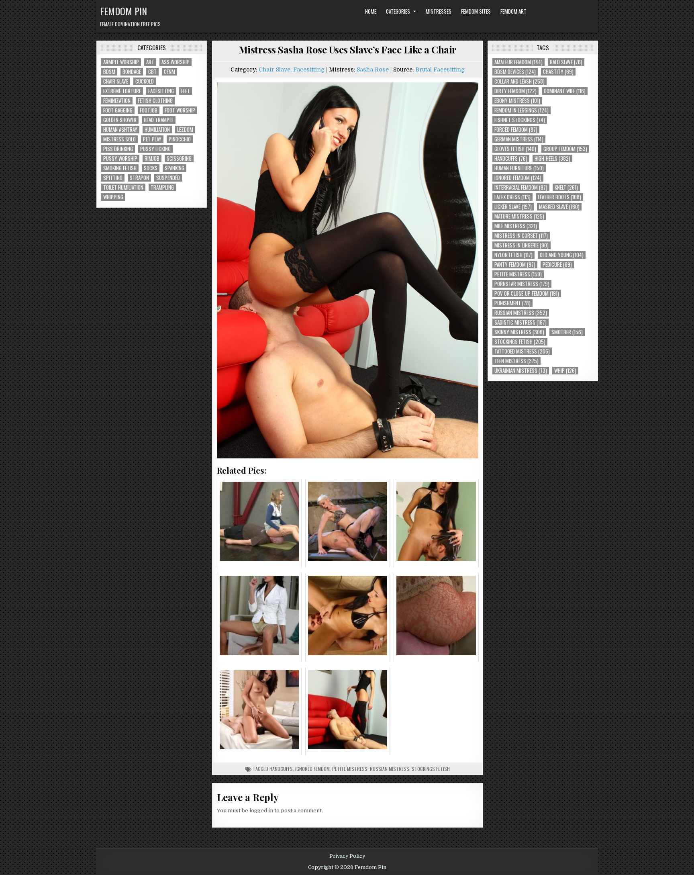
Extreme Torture (122, 91)
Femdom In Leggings (521, 110)
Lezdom (185, 129)
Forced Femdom (515, 129)
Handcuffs (281, 768)
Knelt (566, 187)
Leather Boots (559, 197)
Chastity (558, 72)
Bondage (131, 72)
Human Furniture (519, 168)
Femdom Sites (476, 11)
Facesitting (161, 91)
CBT (152, 72)
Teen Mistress (516, 361)
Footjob (148, 110)
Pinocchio (180, 139)
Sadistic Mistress (520, 322)
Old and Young (562, 255)
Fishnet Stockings (519, 120)
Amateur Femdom (518, 62)
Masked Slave (559, 207)
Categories (398, 11)
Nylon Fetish (513, 255)
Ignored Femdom (312, 768)
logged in (261, 811)
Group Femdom (565, 149)
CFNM (169, 72)
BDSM (109, 72)
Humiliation (157, 129)
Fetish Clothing (155, 100)
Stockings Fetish (431, 768)
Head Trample (159, 120)
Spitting (112, 178)
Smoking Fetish (120, 168)
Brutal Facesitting (440, 69)
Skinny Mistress (519, 332)
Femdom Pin (123, 11)
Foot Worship (180, 110)
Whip (565, 370)
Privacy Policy (347, 856)
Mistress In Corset (521, 235)
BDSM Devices (515, 72)
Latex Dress (512, 197)
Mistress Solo (119, 139)
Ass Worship (175, 62)
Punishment (512, 303)
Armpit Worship (121, 62)
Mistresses (438, 11)
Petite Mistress (349, 768)
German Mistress (518, 139)
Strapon (139, 178)
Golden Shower (120, 120)
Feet (185, 91)
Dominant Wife (565, 91)
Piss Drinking (118, 149)
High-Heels (552, 158)
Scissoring (179, 158)
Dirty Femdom (515, 91)
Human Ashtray (120, 129)
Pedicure (557, 264)
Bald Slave (566, 62)
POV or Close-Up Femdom (526, 293)
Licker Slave (513, 207)
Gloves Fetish (515, 149)
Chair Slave (115, 81)
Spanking (174, 168)
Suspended (168, 178)
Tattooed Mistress (522, 351)
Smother (567, 332)
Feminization (117, 100)
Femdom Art (513, 11)
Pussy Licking (155, 149)
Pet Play (152, 139)
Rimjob (152, 158)
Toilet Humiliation (123, 187)
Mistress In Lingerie (521, 245)
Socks (150, 168)
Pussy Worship (120, 158)
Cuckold (144, 81)
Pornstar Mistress (521, 284)
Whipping (113, 197)
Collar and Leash (519, 81)
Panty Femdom (514, 264)
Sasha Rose (373, 69)
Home (370, 11)
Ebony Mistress (517, 100)
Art (150, 62)
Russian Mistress (389, 768)
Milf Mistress (515, 226)
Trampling (162, 187)
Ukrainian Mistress (520, 370)
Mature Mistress (519, 216)
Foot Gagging (118, 110)
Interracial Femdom (520, 187)
